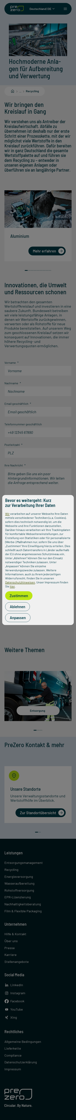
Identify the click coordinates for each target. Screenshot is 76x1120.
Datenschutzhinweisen (20, 582)
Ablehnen (17, 606)
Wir (7, 513)
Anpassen (18, 617)
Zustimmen (19, 595)
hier (12, 586)
